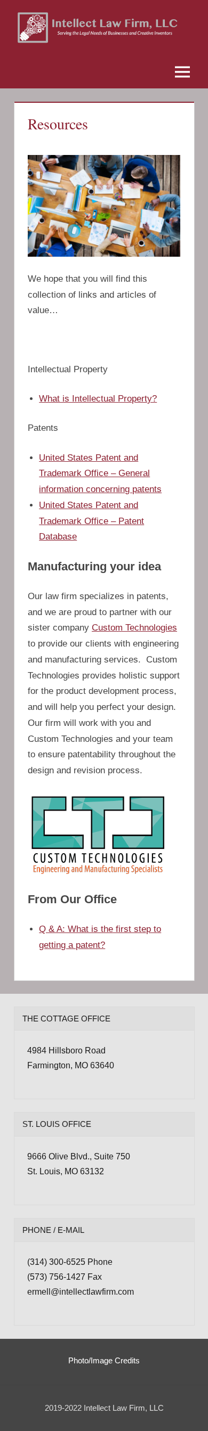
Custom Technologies (134, 628)
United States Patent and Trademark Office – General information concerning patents (100, 474)
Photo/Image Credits (104, 1360)
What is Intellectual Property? (98, 399)
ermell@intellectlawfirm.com (80, 1291)
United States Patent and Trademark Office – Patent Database (91, 521)
